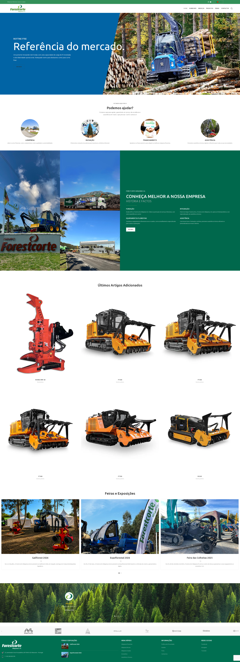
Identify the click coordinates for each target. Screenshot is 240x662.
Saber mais (30, 148)
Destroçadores (120, 382)
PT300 (200, 380)
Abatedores (40, 382)
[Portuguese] (218, 2)
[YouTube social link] (210, 2)
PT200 (120, 380)
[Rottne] (75, 631)
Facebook (204, 644)
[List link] (30, 656)
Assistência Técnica (126, 657)
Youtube (203, 651)
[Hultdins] (223, 631)
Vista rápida (77, 292)
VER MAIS (19, 67)
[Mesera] (135, 631)
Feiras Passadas (40, 554)
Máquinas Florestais (126, 644)
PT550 (120, 476)
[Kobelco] (164, 631)
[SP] (46, 631)
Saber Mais (150, 148)
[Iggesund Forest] (194, 631)
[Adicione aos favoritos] (77, 296)
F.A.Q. (162, 651)
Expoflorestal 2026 (120, 558)
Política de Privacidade (167, 644)
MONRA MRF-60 (40, 380)
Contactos (164, 654)
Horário (163, 648)
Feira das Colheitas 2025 (200, 558)
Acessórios (124, 654)
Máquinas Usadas (126, 651)
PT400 (40, 476)
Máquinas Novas (125, 648)
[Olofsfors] (105, 631)
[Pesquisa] (232, 8)
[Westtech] (16, 631)
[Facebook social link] (208, 2)
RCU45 (200, 476)
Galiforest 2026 (40, 558)
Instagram (204, 648)
